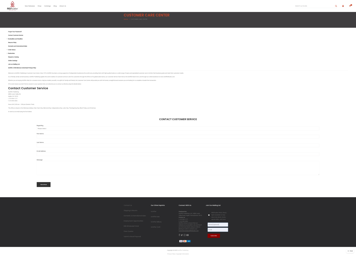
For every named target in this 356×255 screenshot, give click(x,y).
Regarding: (40, 125)
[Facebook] (179, 235)
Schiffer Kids (155, 216)
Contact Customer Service (15, 35)
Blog (55, 6)
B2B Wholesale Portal (131, 226)
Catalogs (47, 6)
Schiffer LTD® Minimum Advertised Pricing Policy (22, 68)
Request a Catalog (13, 57)
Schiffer (153, 211)
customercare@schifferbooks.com (189, 231)
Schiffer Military (156, 222)
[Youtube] (187, 235)
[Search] (336, 6)
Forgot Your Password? (15, 31)
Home (126, 19)
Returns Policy (12, 42)
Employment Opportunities (133, 221)
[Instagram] (185, 235)
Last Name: (40, 142)
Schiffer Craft (155, 227)
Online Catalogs (12, 60)
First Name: (40, 134)
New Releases (30, 6)
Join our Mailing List (14, 64)
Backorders (11, 53)
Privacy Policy (171, 254)
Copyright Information (182, 254)
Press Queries (128, 231)
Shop (39, 6)
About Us (62, 6)
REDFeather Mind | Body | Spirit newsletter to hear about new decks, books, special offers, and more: (219, 216)
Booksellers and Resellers (15, 39)
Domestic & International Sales (135, 216)
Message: (40, 160)
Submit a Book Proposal (132, 236)
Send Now (43, 184)
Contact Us (128, 205)
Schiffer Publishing (183, 250)
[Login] (343, 6)
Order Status (11, 49)
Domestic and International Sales (17, 46)
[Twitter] (182, 235)
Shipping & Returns (130, 210)
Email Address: (41, 151)
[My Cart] (350, 6)
